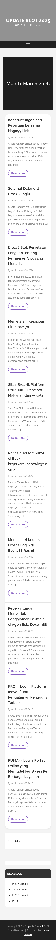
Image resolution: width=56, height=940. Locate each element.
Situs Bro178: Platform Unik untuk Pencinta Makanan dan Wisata (26, 390)
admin (14, 137)
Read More (19, 174)
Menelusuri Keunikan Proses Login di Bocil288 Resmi (26, 545)
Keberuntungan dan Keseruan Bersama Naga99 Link (25, 125)
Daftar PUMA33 (20, 889)
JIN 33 (15, 900)
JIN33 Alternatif (20, 883)
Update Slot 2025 (28, 20)
